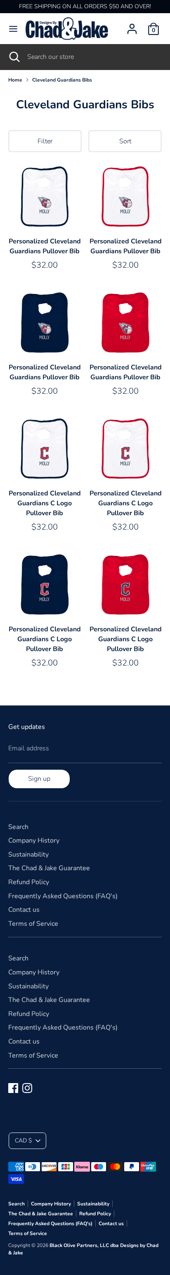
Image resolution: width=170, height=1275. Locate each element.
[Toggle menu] (13, 29)
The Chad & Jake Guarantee (49, 868)
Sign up (39, 778)
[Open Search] (13, 56)
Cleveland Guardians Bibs (62, 80)
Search (18, 826)
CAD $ (23, 1140)
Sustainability (28, 854)
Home (15, 80)
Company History (33, 840)
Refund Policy (28, 882)
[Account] (132, 25)
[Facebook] (13, 1088)
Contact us (24, 909)
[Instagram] (27, 1088)
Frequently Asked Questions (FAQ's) (63, 896)
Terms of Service (33, 923)
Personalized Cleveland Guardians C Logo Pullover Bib (45, 503)
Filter (45, 141)
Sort (125, 141)
